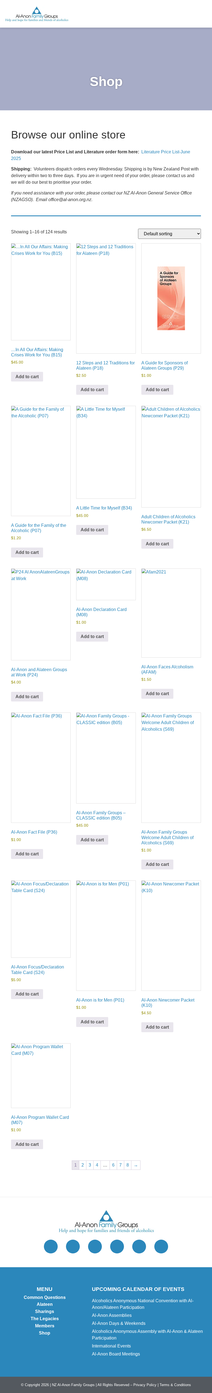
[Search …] (180, 14)
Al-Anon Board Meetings (116, 1354)
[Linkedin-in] (161, 1246)
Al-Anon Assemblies (112, 1315)
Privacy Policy (145, 1385)
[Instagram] (73, 1246)
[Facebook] (95, 1246)
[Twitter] (51, 1246)
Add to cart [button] (27, 376)
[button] (202, 13)
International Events (111, 1346)
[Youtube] (139, 1246)
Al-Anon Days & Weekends (118, 1323)
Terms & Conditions (175, 1385)
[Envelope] (117, 1246)
